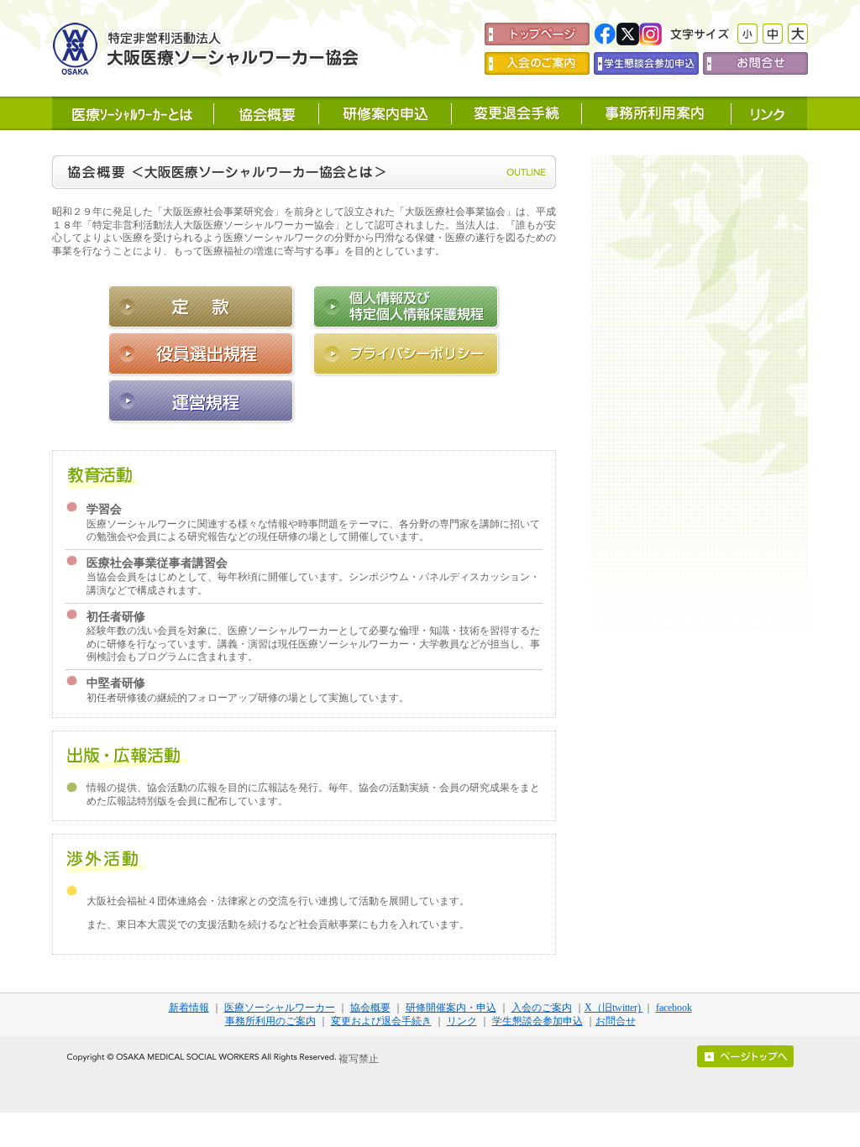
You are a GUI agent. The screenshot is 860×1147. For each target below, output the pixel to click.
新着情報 (189, 1007)
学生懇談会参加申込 (537, 1021)
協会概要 (370, 1007)
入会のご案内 (541, 1007)
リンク (462, 1021)
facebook (674, 1007)
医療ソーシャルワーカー (279, 1007)
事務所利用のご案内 (270, 1021)
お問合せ (615, 1021)
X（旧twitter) (614, 1007)
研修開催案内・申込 (451, 1007)
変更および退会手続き (381, 1021)
